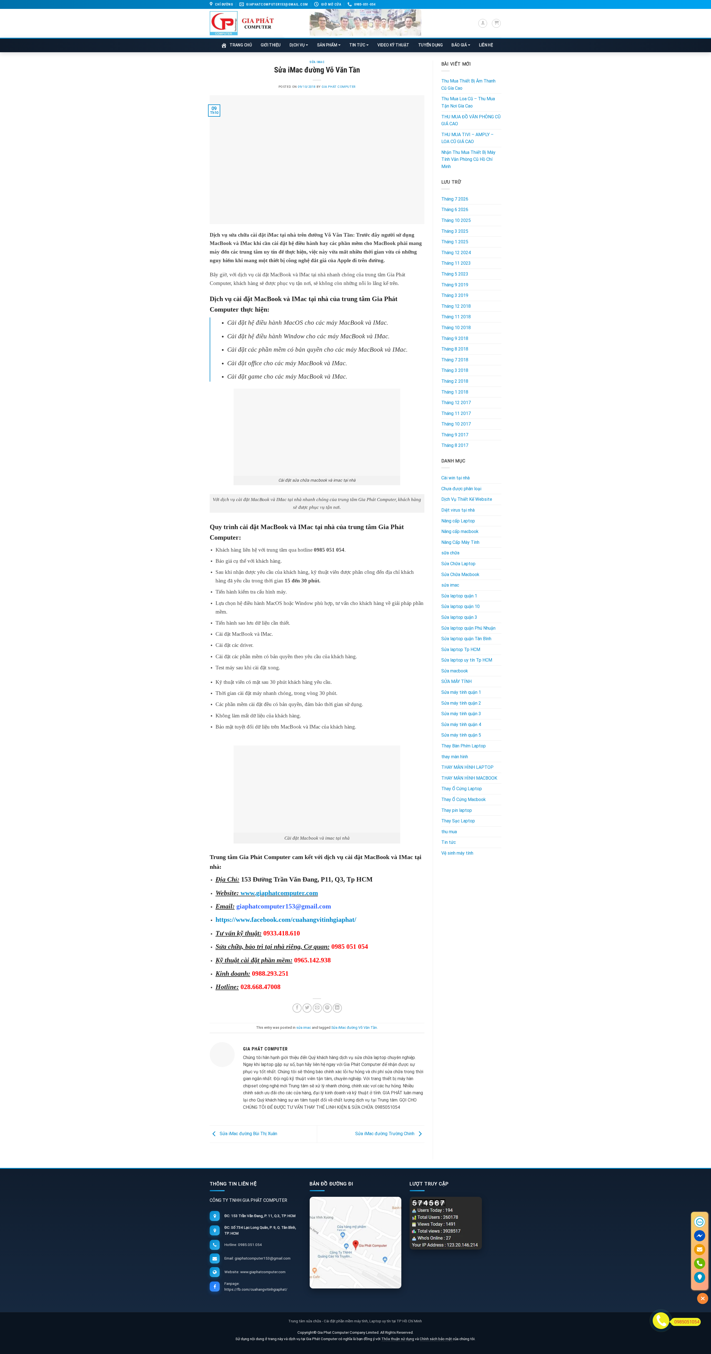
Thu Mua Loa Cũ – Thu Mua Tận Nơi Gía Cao (468, 102)
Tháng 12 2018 (456, 306)
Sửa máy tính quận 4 (461, 724)
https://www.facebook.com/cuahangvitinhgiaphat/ (286, 919)
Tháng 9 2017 (454, 434)
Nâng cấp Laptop (458, 521)
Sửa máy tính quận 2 (461, 703)
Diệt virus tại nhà (458, 510)
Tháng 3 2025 (454, 231)
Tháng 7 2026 (454, 199)
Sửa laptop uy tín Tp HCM (466, 660)
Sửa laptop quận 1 (459, 596)
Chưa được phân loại (461, 488)
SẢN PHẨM (327, 45)
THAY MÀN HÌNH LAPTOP (467, 767)
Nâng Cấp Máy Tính (460, 542)
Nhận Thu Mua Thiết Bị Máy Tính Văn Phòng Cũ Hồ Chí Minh (468, 159)
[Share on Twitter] (307, 1008)
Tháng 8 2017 (454, 445)
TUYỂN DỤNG (430, 45)
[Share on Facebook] (297, 1008)
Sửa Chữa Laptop (458, 563)
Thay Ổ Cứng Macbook (463, 799)
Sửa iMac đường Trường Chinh (385, 1134)
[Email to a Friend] (317, 1008)
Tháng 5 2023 (454, 274)
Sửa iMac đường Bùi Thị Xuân (248, 1134)
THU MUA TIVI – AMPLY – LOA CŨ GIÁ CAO (467, 138)
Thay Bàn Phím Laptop (463, 746)
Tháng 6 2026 (454, 209)
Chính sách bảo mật (436, 1339)
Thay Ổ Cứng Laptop (461, 788)
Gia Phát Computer (339, 87)
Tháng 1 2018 (454, 392)
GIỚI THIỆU (271, 45)
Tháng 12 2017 (456, 402)
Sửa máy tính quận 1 (461, 692)
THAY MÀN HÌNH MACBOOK (469, 778)
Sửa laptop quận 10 (460, 606)
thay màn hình (454, 756)
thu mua (449, 831)
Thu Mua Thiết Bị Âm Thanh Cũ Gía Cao (468, 84)
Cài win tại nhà (455, 477)
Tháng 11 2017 (456, 413)
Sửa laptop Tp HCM (460, 649)
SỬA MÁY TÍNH (456, 681)
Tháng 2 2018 (454, 381)
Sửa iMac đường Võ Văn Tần (354, 1027)
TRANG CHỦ (241, 45)
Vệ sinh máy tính (457, 853)
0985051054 (686, 1322)
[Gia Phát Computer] (351, 23)
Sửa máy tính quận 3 (461, 713)
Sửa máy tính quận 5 (461, 735)
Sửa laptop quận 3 (459, 617)
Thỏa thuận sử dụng (397, 1339)
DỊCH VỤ (298, 45)
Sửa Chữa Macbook (460, 574)
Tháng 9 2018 (454, 338)
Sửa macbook (454, 671)
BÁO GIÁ (460, 45)
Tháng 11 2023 (456, 263)
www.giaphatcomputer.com (278, 893)
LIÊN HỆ (486, 45)
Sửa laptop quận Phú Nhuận (468, 628)
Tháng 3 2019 (454, 295)
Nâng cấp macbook (460, 531)
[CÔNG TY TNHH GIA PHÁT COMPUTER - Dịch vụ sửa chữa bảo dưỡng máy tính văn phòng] (242, 23)
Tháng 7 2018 (454, 359)
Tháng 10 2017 (456, 424)
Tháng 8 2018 (454, 349)
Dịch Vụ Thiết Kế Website (466, 499)
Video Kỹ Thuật (393, 45)
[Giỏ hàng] (496, 23)
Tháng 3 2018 (454, 370)
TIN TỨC (357, 45)
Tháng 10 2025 (456, 220)
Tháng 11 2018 (456, 316)
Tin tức (448, 842)
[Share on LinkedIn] (337, 1008)
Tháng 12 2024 (456, 252)
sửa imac (316, 62)
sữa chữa (450, 552)
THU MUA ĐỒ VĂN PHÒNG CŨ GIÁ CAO (470, 120)
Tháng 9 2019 (454, 284)
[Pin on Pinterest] (327, 1008)
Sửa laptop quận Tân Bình (466, 638)
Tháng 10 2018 (456, 327)
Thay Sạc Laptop (458, 821)
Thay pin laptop (456, 810)
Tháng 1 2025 (454, 241)
